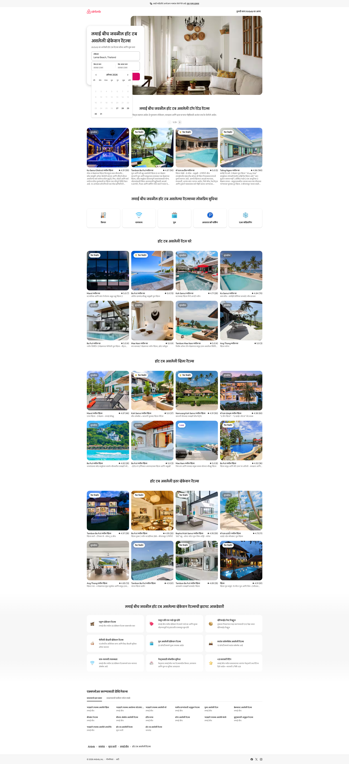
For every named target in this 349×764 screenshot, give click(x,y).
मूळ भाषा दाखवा (193, 3)
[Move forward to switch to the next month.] (127, 75)
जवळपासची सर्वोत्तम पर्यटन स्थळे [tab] (118, 698)
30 (96, 114)
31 (101, 114)
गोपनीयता (109, 759)
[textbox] (103, 67)
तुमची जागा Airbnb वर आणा (248, 11)
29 (128, 108)
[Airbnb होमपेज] (94, 11)
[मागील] (169, 122)
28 (122, 108)
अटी (117, 759)
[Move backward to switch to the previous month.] (96, 75)
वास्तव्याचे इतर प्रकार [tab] (94, 698)
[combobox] (116, 57)
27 (117, 108)
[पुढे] (179, 122)
